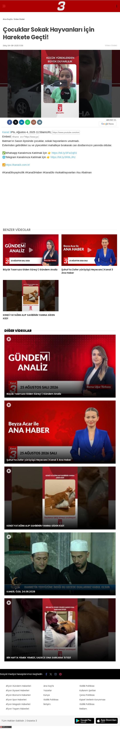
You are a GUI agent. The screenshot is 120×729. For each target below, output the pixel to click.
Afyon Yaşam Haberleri (17, 708)
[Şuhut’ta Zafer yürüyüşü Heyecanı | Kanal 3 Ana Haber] (89, 250)
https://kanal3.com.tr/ (17, 164)
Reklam (83, 708)
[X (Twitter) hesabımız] (50, 674)
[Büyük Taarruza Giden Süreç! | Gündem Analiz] (31, 250)
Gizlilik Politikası (50, 699)
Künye (46, 695)
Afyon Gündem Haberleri (18, 685)
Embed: (6, 136)
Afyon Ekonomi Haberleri (18, 695)
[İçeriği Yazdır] (39, 122)
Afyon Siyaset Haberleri (17, 690)
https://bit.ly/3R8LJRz (63, 157)
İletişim (47, 704)
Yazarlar (47, 690)
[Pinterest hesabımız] (60, 674)
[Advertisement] (60, 203)
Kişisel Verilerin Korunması (92, 699)
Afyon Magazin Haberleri (18, 704)
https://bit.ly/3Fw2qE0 (64, 152)
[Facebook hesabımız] (46, 674)
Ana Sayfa (48, 685)
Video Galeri (111, 45)
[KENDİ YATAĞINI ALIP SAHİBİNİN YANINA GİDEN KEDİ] (31, 295)
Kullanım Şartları (87, 690)
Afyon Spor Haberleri (16, 699)
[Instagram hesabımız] (55, 674)
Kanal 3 (6, 132)
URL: (49, 132)
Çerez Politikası (87, 695)
